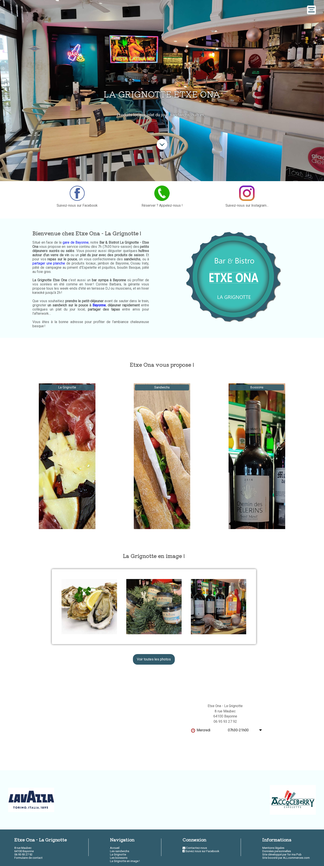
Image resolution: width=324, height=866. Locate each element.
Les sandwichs (119, 851)
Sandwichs (162, 387)
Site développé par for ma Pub (282, 854)
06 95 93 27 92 (225, 722)
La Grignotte (67, 387)
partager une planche (48, 263)
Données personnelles (276, 851)
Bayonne (99, 305)
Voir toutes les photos (154, 659)
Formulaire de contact (28, 857)
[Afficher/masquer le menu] (311, 10)
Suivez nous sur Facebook (202, 851)
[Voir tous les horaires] (260, 730)
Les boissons (118, 857)
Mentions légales (273, 847)
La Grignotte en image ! (125, 861)
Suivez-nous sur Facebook (77, 206)
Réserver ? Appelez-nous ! (162, 206)
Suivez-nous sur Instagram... (246, 206)
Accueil (114, 847)
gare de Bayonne (76, 242)
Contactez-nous (196, 847)
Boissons (256, 387)
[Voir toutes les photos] (89, 606)
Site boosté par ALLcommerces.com (286, 857)
